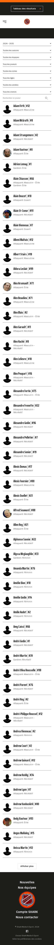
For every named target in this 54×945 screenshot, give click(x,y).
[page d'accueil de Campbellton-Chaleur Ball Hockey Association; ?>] (27, 900)
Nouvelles (27, 882)
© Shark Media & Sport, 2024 (27, 927)
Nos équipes (27, 888)
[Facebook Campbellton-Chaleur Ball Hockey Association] (27, 932)
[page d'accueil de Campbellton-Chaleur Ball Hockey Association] (27, 21)
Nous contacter (27, 917)
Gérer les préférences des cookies (27, 939)
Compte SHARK (27, 912)
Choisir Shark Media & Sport (27, 936)
